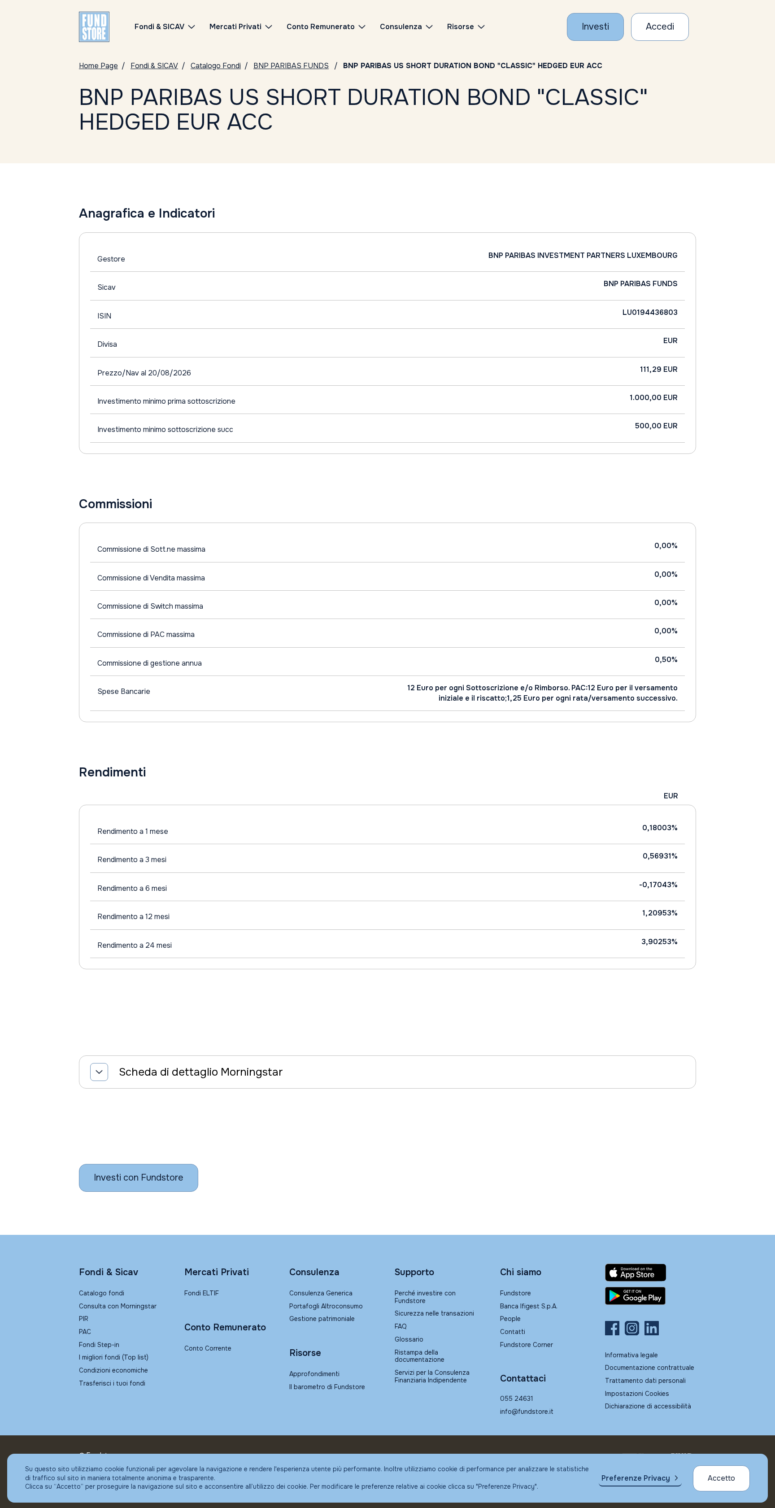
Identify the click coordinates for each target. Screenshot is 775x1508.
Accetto (721, 1478)
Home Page (98, 65)
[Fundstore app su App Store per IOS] (650, 1272)
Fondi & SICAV (154, 65)
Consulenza (401, 26)
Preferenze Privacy (635, 1478)
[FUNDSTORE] (94, 27)
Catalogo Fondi (216, 65)
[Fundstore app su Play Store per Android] (650, 1296)
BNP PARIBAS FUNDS (291, 65)
